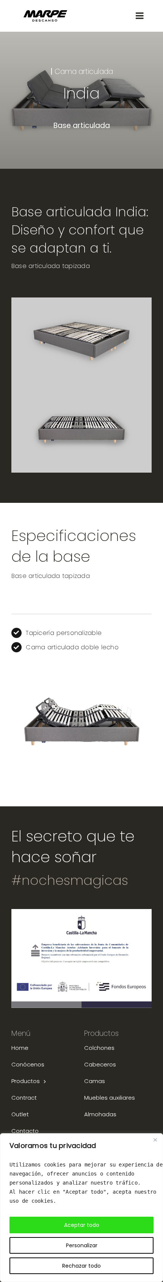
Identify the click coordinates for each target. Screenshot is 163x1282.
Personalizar (81, 1245)
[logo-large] (45, 12)
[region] (81, 1207)
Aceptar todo (81, 1225)
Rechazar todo (81, 1266)
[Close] (155, 1139)
